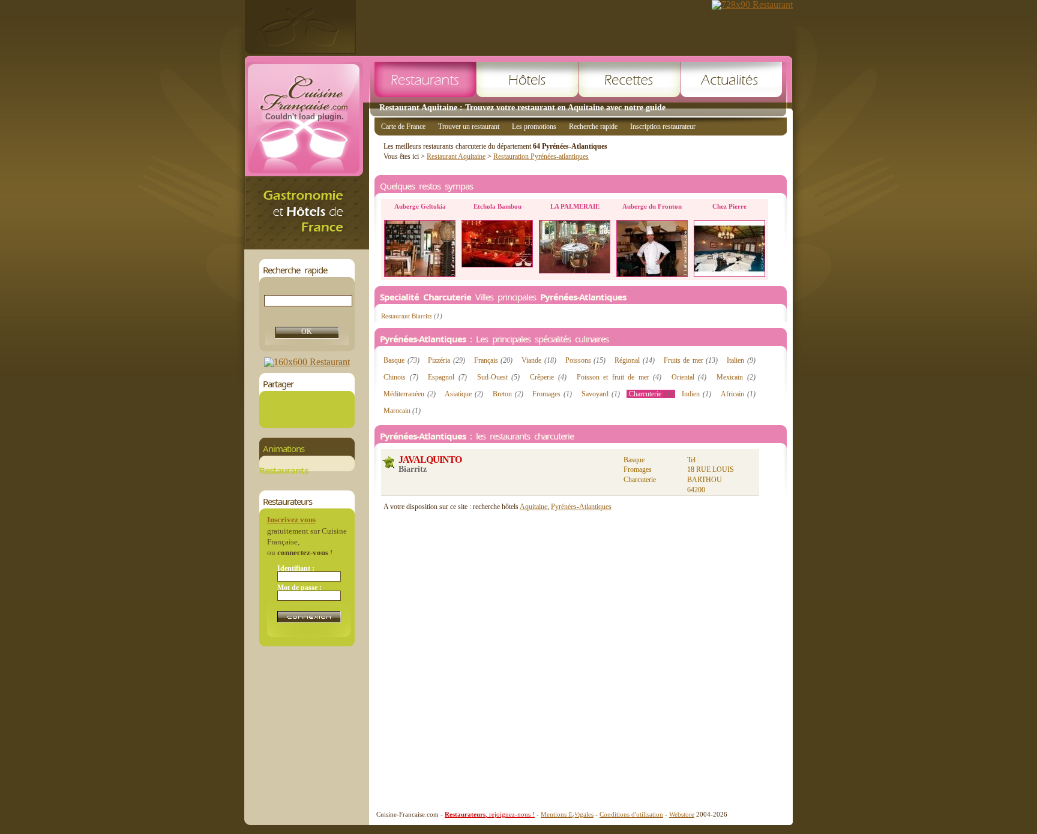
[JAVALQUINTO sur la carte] (388, 462)
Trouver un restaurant (468, 126)
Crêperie (548, 377)
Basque (401, 360)
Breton (508, 394)
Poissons (585, 360)
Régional (635, 360)
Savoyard (601, 394)
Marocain (402, 411)
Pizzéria (446, 360)
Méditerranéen (409, 394)
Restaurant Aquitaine (456, 156)
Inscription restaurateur (663, 126)
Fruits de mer (691, 360)
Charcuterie (651, 394)
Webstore (681, 814)
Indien (696, 394)
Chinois (400, 377)
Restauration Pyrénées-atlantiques (541, 156)
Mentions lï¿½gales (567, 814)
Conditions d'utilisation (631, 814)
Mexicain (736, 377)
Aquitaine (533, 506)
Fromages (552, 394)
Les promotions (534, 126)
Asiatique (464, 394)
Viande (539, 360)
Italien (741, 360)
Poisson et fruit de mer (619, 377)
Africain (738, 394)
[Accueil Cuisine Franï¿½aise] (306, 246)
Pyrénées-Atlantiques (581, 506)
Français (493, 360)
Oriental (689, 377)
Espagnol (447, 377)
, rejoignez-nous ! (490, 814)
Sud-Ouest (498, 377)
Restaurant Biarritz (411, 316)
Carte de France (403, 126)
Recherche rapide (593, 126)
